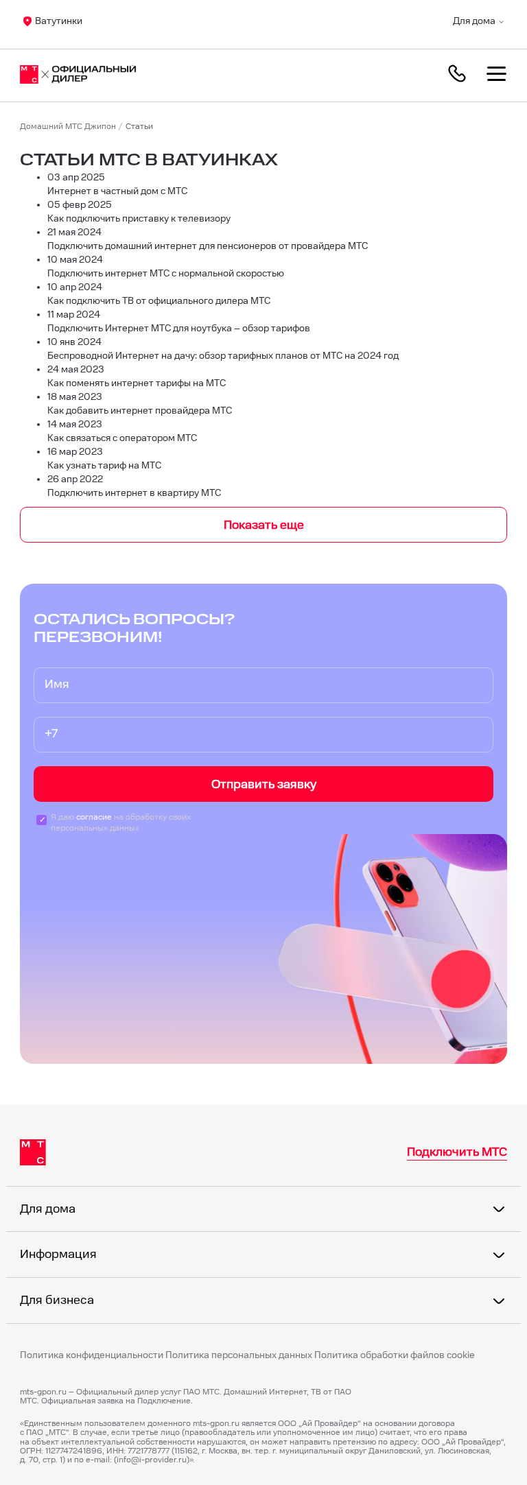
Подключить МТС (457, 1152)
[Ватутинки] (85, 75)
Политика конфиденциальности (91, 1355)
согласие (94, 817)
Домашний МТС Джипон (68, 126)
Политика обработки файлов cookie (394, 1355)
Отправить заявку (263, 784)
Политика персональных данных (238, 1355)
